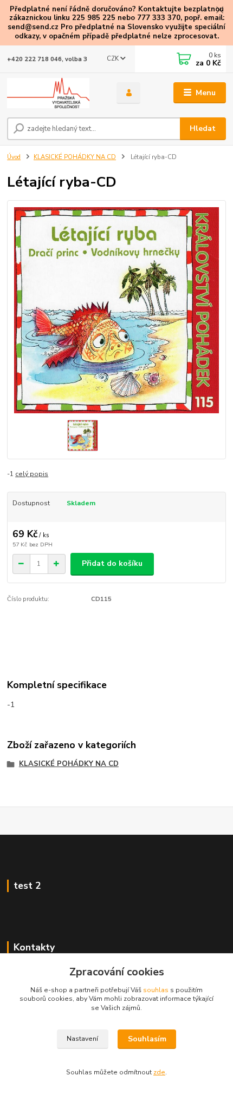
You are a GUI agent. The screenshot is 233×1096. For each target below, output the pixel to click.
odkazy (27, 36)
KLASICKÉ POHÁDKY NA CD (75, 157)
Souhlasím (147, 1039)
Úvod (14, 157)
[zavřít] (219, 11)
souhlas (156, 990)
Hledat (203, 128)
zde (159, 1072)
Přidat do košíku (112, 563)
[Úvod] (52, 93)
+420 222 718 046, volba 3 (47, 59)
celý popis (31, 474)
